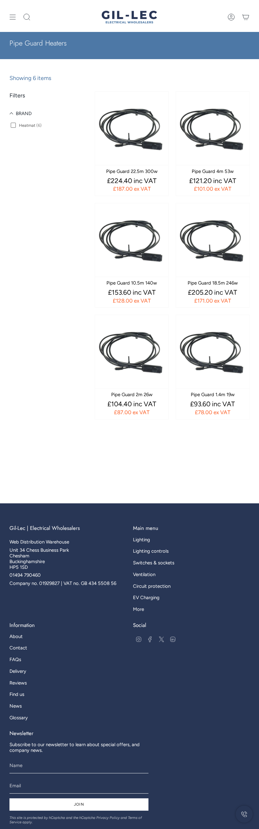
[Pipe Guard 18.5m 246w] (212, 240)
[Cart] (245, 17)
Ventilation (144, 574)
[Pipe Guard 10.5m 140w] (131, 240)
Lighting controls (151, 551)
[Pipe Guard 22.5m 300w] (131, 128)
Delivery (17, 671)
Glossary (18, 718)
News (15, 706)
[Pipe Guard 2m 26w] (131, 351)
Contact (18, 648)
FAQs (15, 659)
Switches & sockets (153, 563)
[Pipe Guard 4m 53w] (212, 128)
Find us (16, 694)
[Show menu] (12, 17)
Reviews (18, 683)
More (138, 609)
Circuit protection (152, 586)
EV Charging (146, 597)
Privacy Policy (108, 817)
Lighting (141, 540)
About (16, 636)
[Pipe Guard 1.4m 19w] (212, 351)
